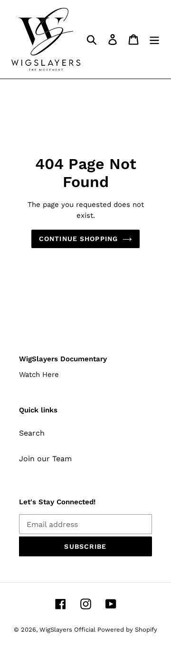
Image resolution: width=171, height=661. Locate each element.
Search (32, 433)
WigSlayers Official (68, 629)
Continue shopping (78, 238)
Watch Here (39, 374)
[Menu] (154, 39)
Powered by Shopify (127, 629)
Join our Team (45, 458)
